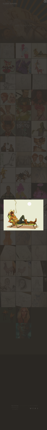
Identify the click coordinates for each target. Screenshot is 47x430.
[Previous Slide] (1, 215)
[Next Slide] (45, 215)
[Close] (45, 1)
